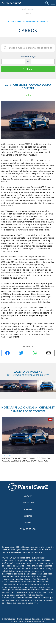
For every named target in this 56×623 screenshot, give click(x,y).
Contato (28, 516)
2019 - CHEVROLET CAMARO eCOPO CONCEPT (28, 21)
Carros (28, 13)
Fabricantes (28, 502)
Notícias (28, 496)
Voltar (29, 95)
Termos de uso (28, 529)
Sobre (28, 522)
